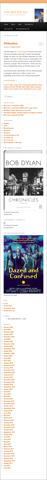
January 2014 (8, 451)
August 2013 (8, 463)
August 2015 (8, 411)
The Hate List (29, 24)
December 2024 (9, 337)
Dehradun (11, 43)
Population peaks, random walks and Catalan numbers (23, 112)
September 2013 (9, 461)
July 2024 (7, 339)
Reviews (6, 133)
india (23, 87)
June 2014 (7, 439)
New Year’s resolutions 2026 (14, 105)
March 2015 (8, 418)
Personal (7, 130)
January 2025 (8, 334)
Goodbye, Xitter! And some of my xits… (18, 110)
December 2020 (9, 353)
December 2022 (9, 344)
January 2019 (8, 363)
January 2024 (8, 341)
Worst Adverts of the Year (13, 142)
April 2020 (7, 360)
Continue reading (10, 80)
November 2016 (9, 382)
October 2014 (8, 430)
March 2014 (8, 446)
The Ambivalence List (22, 29)
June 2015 (7, 413)
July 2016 (7, 391)
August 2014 (8, 434)
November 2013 (9, 456)
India (19, 24)
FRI (17, 87)
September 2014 (9, 432)
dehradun (34, 85)
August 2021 (8, 351)
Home (6, 24)
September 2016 (9, 387)
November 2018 (9, 365)
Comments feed (9, 308)
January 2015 (8, 422)
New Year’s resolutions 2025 (14, 115)
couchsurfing (21, 51)
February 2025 (9, 332)
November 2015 (9, 403)
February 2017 (9, 375)
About (13, 24)
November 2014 (9, 427)
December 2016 (9, 379)
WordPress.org (9, 310)
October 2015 (8, 406)
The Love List (8, 29)
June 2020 (7, 358)
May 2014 (7, 442)
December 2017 (9, 370)
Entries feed (8, 306)
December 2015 (9, 401)
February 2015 (9, 420)
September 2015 (9, 408)
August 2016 (8, 389)
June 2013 (7, 468)
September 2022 (9, 349)
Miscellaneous (9, 128)
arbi (20, 85)
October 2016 (8, 384)
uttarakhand (27, 89)
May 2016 (7, 396)
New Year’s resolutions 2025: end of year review (20, 108)
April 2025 (7, 329)
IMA (20, 87)
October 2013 (8, 458)
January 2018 (8, 368)
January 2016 (8, 399)
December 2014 (9, 425)
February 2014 (9, 449)
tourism (15, 89)
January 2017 (8, 377)
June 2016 (7, 394)
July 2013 (7, 465)
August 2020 (8, 356)
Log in (6, 303)
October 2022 (8, 346)
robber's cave (8, 89)
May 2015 (7, 415)
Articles (6, 123)
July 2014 (7, 437)
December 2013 (9, 453)
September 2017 (9, 372)
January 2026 (8, 327)
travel (21, 89)
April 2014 (7, 444)
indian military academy (33, 87)
